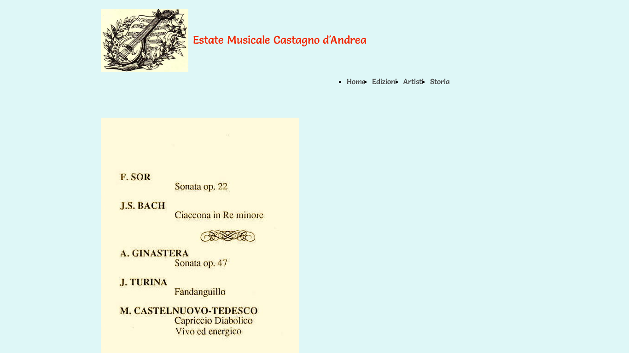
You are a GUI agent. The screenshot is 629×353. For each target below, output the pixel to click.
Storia (440, 81)
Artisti (413, 81)
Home (356, 81)
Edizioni (384, 81)
